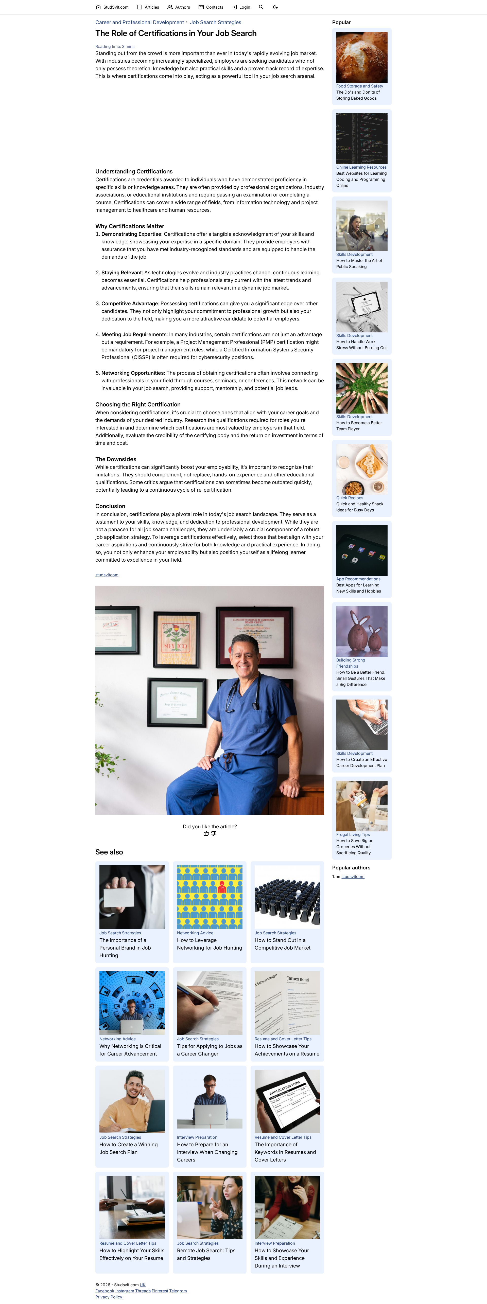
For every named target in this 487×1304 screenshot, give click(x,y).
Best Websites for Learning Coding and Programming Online (361, 179)
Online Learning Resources (361, 167)
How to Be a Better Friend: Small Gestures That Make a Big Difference (360, 678)
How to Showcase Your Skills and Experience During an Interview (282, 1258)
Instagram (124, 1290)
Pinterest (160, 1290)
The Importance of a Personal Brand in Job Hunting (125, 947)
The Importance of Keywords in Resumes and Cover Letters (285, 1152)
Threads (143, 1290)
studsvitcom (352, 876)
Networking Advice (195, 932)
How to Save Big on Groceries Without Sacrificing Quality (354, 846)
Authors (178, 7)
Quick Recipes (349, 497)
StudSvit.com (112, 7)
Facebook (104, 1290)
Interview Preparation (197, 1137)
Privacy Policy (108, 1296)
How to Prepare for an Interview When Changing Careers (207, 1152)
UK (143, 1284)
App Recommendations (358, 578)
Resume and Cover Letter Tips (283, 1038)
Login (240, 7)
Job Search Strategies (215, 22)
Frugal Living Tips (353, 834)
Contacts (210, 7)
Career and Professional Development (139, 22)
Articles (148, 7)
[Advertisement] (209, 123)
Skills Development (354, 254)
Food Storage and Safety (359, 85)
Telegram (178, 1290)
